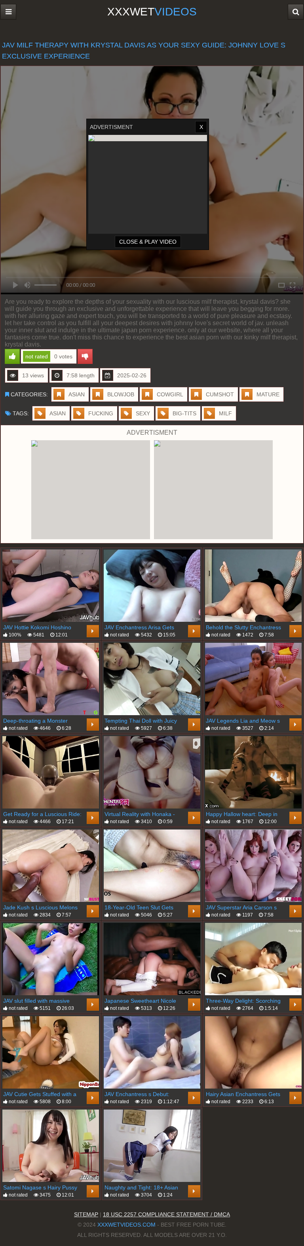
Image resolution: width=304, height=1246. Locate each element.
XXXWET (152, 12)
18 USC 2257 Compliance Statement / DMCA (166, 1214)
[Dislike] (85, 356)
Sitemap (86, 1214)
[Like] (12, 356)
